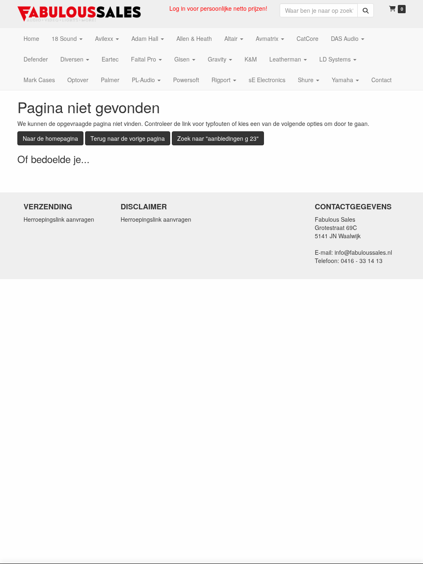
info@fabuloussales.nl (363, 252)
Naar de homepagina (50, 138)
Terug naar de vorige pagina (127, 138)
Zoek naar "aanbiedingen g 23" (218, 138)
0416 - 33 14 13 (362, 260)
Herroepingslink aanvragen (59, 219)
